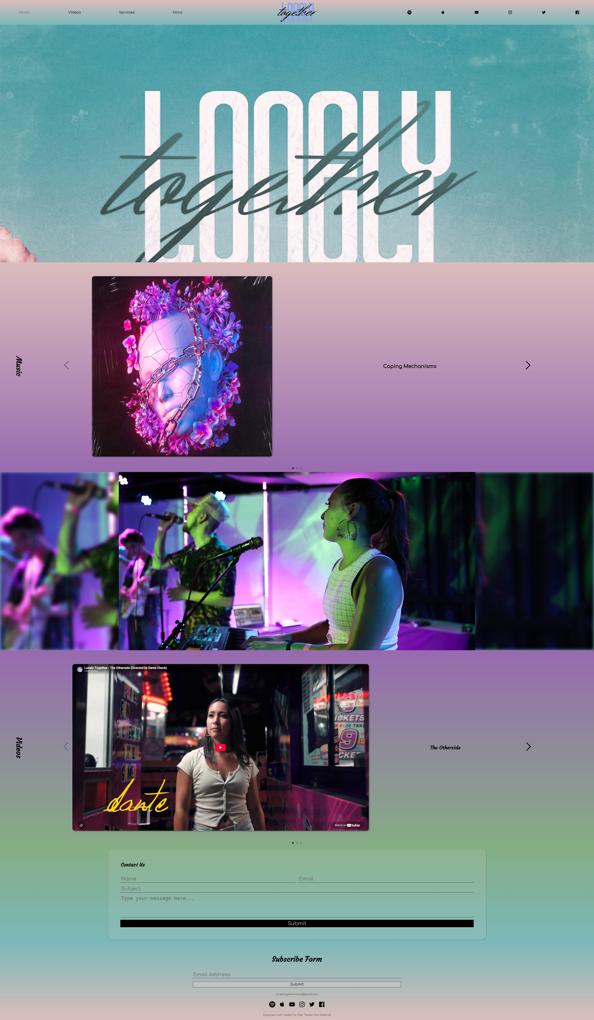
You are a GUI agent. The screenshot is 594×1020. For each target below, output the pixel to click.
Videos (74, 12)
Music (24, 12)
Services (127, 12)
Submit (297, 923)
